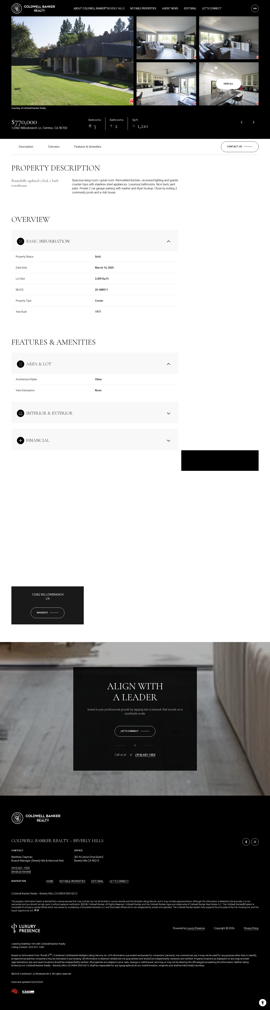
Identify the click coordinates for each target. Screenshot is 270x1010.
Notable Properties (143, 8)
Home (49, 881)
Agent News (170, 8)
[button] (240, 146)
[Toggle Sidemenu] (255, 8)
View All (228, 83)
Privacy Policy (251, 928)
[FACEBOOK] (246, 842)
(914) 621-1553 (145, 755)
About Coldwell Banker (89, 8)
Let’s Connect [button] (119, 881)
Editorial (190, 8)
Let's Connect (212, 8)
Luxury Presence (196, 928)
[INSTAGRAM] (255, 842)
